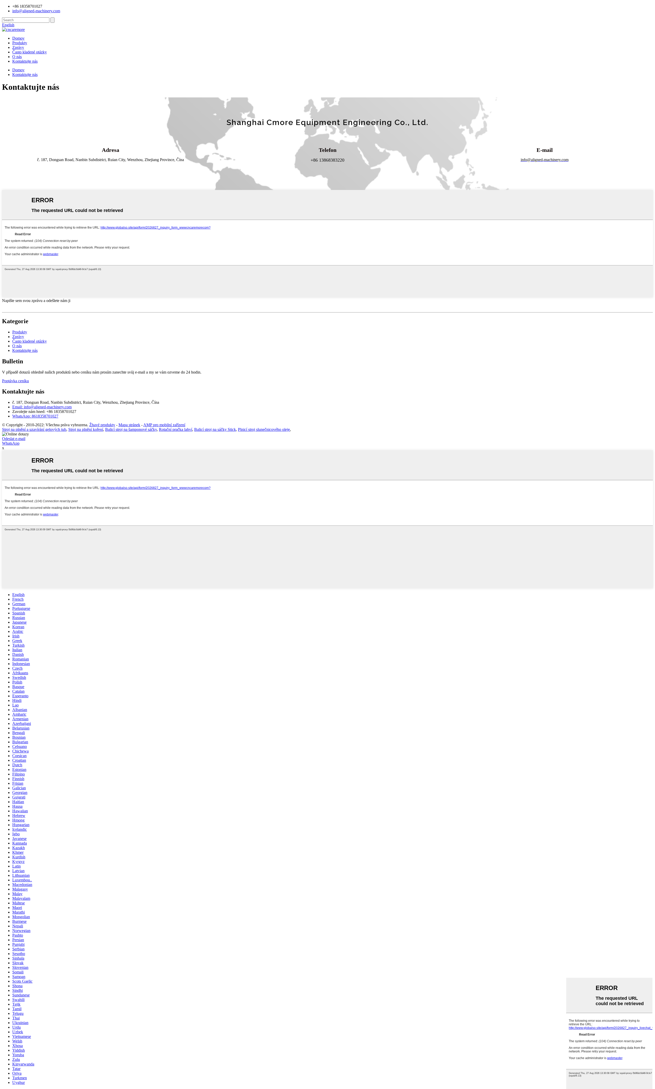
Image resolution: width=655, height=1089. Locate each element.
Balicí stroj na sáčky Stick (215, 429)
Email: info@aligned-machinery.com (42, 407)
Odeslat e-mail (13, 438)
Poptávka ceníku (15, 381)
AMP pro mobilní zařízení (164, 425)
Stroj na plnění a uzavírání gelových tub (34, 429)
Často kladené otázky (29, 52)
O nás (17, 56)
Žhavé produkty (102, 425)
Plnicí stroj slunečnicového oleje (264, 429)
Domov (18, 38)
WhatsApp (10, 443)
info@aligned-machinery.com (36, 11)
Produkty (19, 43)
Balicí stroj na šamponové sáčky (131, 429)
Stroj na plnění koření (85, 429)
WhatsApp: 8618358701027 (35, 416)
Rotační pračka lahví (175, 429)
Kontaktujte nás (25, 61)
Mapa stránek (129, 425)
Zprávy (18, 47)
